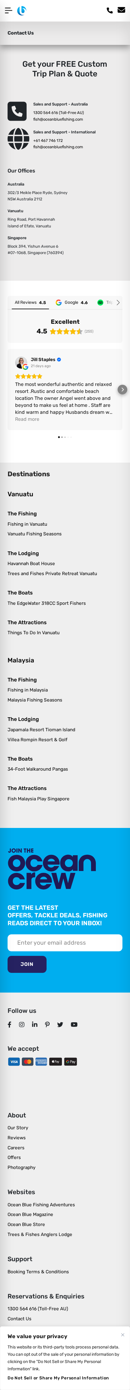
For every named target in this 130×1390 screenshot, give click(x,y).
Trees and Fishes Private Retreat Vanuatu (52, 573)
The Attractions (27, 622)
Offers (14, 1157)
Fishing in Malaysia (28, 690)
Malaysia (21, 660)
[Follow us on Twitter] (60, 1024)
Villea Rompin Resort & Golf (37, 739)
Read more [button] (27, 419)
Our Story (18, 1127)
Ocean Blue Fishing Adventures (41, 1204)
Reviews (17, 1137)
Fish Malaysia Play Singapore (39, 799)
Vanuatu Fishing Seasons (35, 534)
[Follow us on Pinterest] (47, 1024)
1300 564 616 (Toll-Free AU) (58, 112)
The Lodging (23, 553)
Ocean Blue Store (26, 1224)
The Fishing (22, 514)
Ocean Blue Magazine (30, 1214)
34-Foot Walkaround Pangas (38, 769)
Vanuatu (20, 494)
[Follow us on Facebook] (9, 1024)
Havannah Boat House (31, 563)
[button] (7, 389)
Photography (21, 1167)
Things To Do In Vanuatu (34, 632)
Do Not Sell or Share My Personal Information (58, 1378)
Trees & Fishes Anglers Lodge (40, 1234)
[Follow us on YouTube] (74, 1024)
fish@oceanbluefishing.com (58, 119)
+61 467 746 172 (48, 140)
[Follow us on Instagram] (22, 1024)
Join (27, 964)
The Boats (20, 593)
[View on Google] (21, 363)
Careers (16, 1148)
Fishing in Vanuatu (27, 524)
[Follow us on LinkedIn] (35, 1024)
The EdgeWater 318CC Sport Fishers (47, 603)
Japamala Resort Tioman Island (41, 729)
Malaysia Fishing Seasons (35, 700)
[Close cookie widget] (122, 1334)
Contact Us (19, 1318)
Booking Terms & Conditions (38, 1271)
